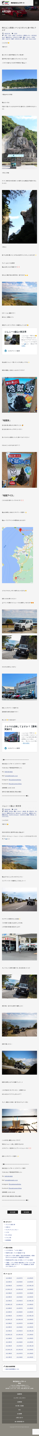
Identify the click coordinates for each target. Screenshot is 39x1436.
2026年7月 (20, 1278)
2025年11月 (8, 1289)
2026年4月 (20, 1282)
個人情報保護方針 (19, 1421)
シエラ (9, 35)
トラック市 (8, 1237)
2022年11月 (8, 1334)
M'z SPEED (9, 1235)
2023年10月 (19, 1319)
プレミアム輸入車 (10, 1224)
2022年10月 (19, 1334)
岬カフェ (32, 814)
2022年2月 (9, 1346)
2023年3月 (30, 1327)
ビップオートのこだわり (19, 1398)
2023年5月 (9, 1327)
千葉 (23, 39)
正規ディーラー (26, 35)
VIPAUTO (31, 811)
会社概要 (19, 1413)
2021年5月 (9, 1357)
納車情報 (8, 1240)
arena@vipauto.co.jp (11, 776)
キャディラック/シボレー (12, 1230)
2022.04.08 (7, 809)
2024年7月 (20, 1308)
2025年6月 (30, 1293)
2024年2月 (9, 1316)
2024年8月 (9, 1308)
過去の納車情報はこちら (12, 1369)
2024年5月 (9, 1312)
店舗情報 (19, 1394)
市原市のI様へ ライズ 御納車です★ (15, 1253)
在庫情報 (19, 1402)
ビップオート (19, 35)
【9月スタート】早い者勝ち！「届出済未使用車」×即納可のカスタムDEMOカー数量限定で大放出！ (20, 1256)
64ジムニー (18, 813)
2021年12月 (30, 1346)
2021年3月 (30, 1357)
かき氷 (33, 37)
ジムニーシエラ (32, 39)
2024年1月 (20, 1316)
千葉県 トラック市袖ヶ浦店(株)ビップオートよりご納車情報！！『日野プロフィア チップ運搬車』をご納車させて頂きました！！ (20, 1264)
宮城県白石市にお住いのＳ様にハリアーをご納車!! (19, 1260)
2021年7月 (20, 1353)
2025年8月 (9, 1293)
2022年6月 (30, 1338)
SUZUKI (11, 811)
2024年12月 (30, 1300)
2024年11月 (8, 1304)
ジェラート (8, 39)
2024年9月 (30, 1304)
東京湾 (6, 811)
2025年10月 (19, 1289)
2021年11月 (8, 1349)
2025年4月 (20, 1297)
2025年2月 (9, 1300)
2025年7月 (20, 1293)
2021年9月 (30, 1349)
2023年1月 (20, 1331)
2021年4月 (20, 1357)
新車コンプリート (11, 813)
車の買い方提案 (19, 1406)
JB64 (3, 39)
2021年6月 (30, 1353)
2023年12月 (30, 1316)
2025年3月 (30, 1297)
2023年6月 (30, 1323)
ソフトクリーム (18, 39)
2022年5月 (9, 1342)
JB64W (24, 811)
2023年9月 (30, 1319)
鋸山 (24, 37)
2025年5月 (9, 1297)
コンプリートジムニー (14, 814)
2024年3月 (30, 1312)
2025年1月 (20, 1300)
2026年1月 (20, 1285)
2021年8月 (9, 1353)
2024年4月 (20, 1312)
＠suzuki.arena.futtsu (15, 784)
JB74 (6, 35)
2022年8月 (9, 1338)
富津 (12, 39)
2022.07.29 (7, 33)
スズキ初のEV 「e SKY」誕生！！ (14, 1250)
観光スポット (9, 37)
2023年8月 (9, 1323)
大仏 (27, 39)
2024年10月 (19, 1304)
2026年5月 (9, 1282)
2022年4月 (20, 1342)
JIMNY (14, 35)
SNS (19, 1410)
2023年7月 (20, 1323)
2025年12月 (30, 1285)
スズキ (15, 33)
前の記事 (12, 1212)
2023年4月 (20, 1327)
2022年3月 (30, 1342)
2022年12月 (30, 1331)
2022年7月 (20, 1338)
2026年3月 (30, 1282)
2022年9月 (30, 1334)
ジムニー (28, 37)
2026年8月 (9, 1278)
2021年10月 (19, 1349)
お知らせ (8, 1227)
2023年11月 (8, 1319)
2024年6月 (30, 1308)
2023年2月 (9, 1331)
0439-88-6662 (9, 772)
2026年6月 (30, 1278)
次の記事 (26, 1212)
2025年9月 (30, 1289)
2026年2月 (9, 1285)
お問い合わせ (19, 1417)
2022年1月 (20, 1346)
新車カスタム (5, 814)
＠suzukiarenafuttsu (15, 780)
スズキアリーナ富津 (17, 37)
